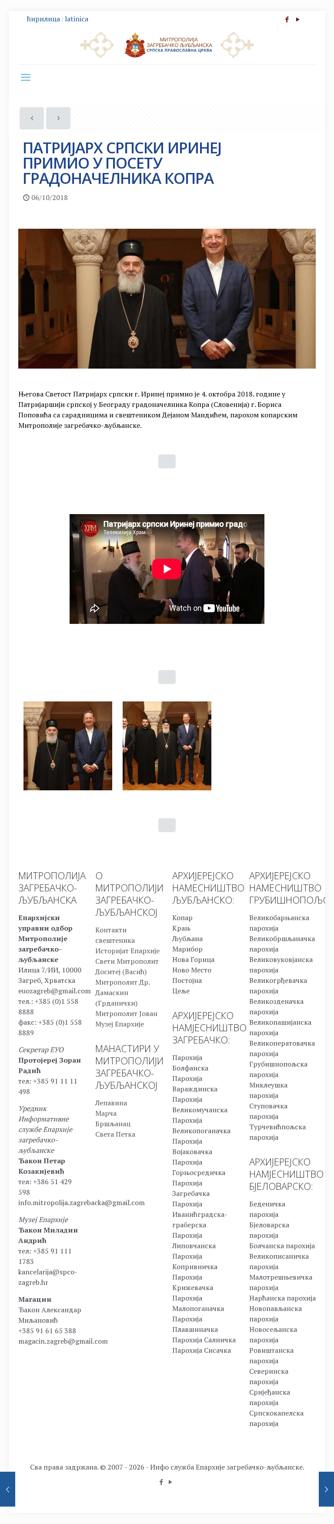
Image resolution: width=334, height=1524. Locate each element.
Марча (106, 1113)
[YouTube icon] (297, 19)
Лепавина (111, 1102)
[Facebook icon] (287, 19)
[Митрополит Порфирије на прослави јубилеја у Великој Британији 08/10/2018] (326, 1489)
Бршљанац (112, 1123)
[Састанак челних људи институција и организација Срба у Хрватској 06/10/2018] (7, 1489)
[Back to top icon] (292, 1506)
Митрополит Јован (126, 1013)
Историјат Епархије (127, 950)
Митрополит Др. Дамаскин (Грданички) (122, 992)
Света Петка (115, 1134)
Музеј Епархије (119, 1024)
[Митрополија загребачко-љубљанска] (167, 44)
